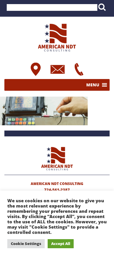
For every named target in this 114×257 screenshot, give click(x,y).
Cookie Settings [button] (26, 243)
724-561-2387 (57, 189)
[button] (92, 85)
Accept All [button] (60, 243)
